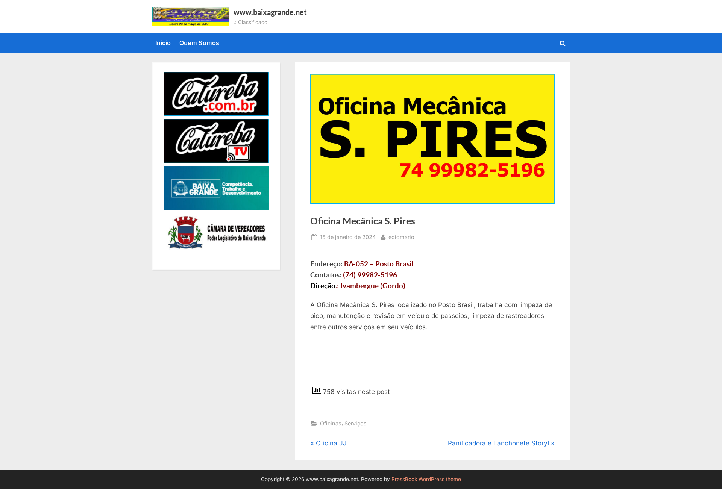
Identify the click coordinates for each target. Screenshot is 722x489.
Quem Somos (199, 43)
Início (163, 43)
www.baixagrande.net (270, 12)
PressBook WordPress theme (426, 479)
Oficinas (330, 423)
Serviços (355, 423)
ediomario (401, 236)
